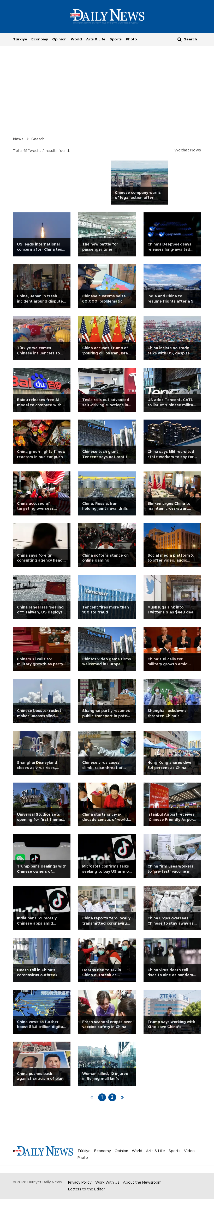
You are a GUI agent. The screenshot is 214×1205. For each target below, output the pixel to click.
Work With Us (107, 1182)
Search (38, 139)
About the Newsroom (142, 1182)
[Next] (122, 1097)
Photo (131, 39)
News (18, 139)
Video (189, 1151)
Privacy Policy (80, 1182)
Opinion (59, 39)
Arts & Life (95, 39)
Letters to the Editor (86, 1189)
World (76, 39)
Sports (116, 39)
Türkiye (20, 39)
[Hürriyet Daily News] (107, 16)
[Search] (179, 39)
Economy (39, 39)
